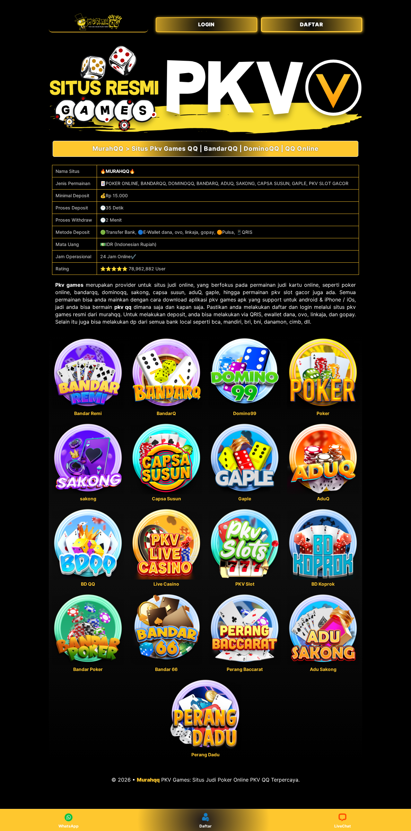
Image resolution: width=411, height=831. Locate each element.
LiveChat (342, 826)
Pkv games (69, 285)
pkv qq (123, 307)
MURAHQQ (117, 171)
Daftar (205, 826)
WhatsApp (68, 826)
